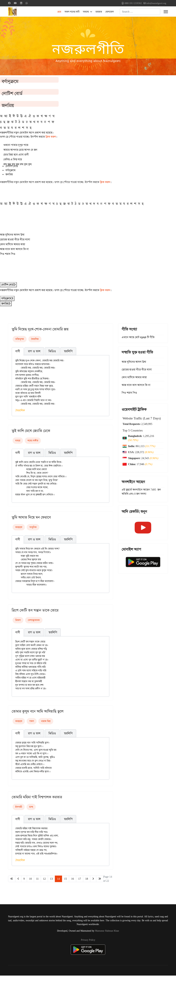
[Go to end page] (99, 879)
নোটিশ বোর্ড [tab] (12, 166)
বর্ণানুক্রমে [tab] (10, 170)
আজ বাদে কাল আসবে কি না (14, 249)
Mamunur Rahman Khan (107, 930)
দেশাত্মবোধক (34, 620)
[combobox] (140, 11)
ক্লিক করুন (51, 136)
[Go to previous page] (18, 879)
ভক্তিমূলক (19, 339)
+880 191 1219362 (133, 3)
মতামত (99, 11)
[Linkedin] (21, 3)
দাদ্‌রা (17, 440)
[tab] (18, 351)
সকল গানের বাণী (72, 11)
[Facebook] (9, 3)
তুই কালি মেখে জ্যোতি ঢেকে (31, 430)
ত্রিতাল (18, 620)
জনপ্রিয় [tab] (9, 174)
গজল (31, 721)
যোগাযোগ (109, 11)
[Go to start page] (11, 879)
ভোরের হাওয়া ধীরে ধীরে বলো (15, 239)
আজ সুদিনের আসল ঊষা (12, 234)
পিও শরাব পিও (7, 254)
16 (72, 879)
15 (65, 879)
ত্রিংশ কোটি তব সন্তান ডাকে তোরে (35, 610)
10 (30, 879)
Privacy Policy (88, 939)
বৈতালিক (35, 339)
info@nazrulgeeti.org (156, 3)
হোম (59, 11)
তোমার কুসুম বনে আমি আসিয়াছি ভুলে (37, 711)
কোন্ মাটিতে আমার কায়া (12, 244)
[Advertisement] (84, 991)
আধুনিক (33, 527)
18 (86, 879)
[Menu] (166, 12)
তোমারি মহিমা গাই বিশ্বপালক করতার (37, 797)
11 (37, 879)
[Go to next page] (93, 879)
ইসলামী (18, 806)
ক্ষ (46, 116)
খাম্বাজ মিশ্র (46, 721)
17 (79, 879)
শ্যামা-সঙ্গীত (33, 440)
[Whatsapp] (27, 3)
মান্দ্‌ (31, 806)
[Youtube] (15, 3)
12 (44, 879)
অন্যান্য (86, 11)
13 (51, 879)
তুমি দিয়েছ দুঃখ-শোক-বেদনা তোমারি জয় (40, 329)
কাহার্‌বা (18, 527)
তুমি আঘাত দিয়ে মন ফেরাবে (31, 517)
